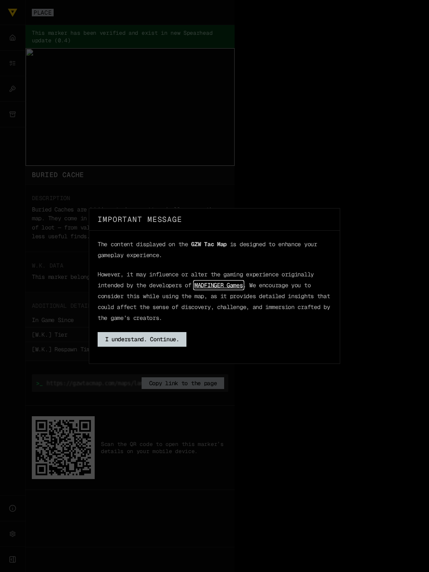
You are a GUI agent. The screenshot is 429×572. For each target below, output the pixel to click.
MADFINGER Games (218, 285)
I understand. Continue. (142, 339)
